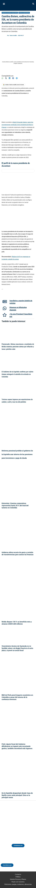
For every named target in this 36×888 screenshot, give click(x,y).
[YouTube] (23, 820)
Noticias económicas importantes (9, 12)
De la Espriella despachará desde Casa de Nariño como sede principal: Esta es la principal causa (17, 795)
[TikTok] (20, 820)
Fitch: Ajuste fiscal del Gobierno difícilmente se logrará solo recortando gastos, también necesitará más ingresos (17, 746)
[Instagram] (16, 820)
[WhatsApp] (2, 78)
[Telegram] (17, 78)
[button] (33, 4)
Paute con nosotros (18, 882)
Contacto (18, 874)
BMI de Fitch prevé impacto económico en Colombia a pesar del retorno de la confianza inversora (17, 697)
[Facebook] (13, 78)
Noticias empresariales (24, 12)
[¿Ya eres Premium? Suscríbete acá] (5, 315)
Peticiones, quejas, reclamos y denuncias (18, 884)
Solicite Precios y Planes (18, 879)
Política (18, 877)
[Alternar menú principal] (4, 4)
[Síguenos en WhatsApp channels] (5, 308)
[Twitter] (10, 820)
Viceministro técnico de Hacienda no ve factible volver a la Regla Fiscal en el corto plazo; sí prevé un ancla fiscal (17, 648)
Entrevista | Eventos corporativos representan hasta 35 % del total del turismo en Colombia (15, 505)
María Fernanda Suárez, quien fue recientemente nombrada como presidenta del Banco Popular (17, 125)
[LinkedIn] (9, 78)
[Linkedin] (13, 820)
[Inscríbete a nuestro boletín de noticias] (5, 301)
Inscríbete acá (7, 865)
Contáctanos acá (18, 845)
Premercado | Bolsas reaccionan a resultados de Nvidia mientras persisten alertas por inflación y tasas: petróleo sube (18, 346)
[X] (6, 78)
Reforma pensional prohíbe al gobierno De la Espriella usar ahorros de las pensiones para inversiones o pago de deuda (17, 454)
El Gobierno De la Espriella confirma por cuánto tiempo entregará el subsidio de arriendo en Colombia (17, 374)
